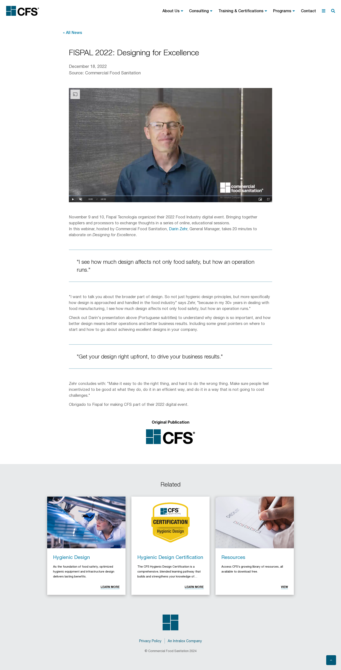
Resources (233, 557)
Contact (308, 10)
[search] (333, 11)
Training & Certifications (240, 10)
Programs (282, 10)
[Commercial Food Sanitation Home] (22, 11)
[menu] (323, 11)
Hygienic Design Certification (170, 557)
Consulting (199, 10)
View (284, 587)
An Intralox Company (185, 641)
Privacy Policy (150, 641)
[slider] (170, 195)
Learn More (110, 587)
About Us (171, 10)
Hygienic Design (71, 557)
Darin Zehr (178, 228)
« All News (72, 32)
